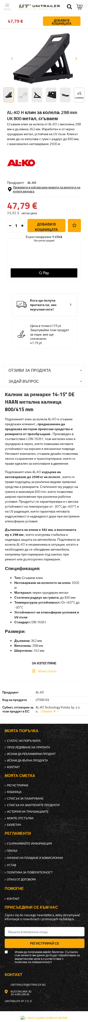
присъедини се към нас (31, 907)
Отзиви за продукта (29, 370)
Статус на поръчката (24, 740)
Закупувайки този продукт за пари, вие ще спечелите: (49, 334)
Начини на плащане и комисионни (35, 858)
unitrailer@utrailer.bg (28, 984)
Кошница (14, 792)
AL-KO (31, 182)
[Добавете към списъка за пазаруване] (74, 225)
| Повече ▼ (48, 711)
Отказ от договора (21, 879)
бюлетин (14, 824)
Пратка (12, 851)
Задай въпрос (23, 381)
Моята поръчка (21, 730)
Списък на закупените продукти (33, 805)
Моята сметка (20, 775)
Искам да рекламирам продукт (31, 754)
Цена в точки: (40, 326)
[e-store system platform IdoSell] (44, 1017)
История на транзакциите (28, 811)
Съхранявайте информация (29, 843)
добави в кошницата (46, 227)
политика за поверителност (30, 872)
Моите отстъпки (20, 818)
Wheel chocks (47, 671)
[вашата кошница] (79, 7)
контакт (13, 767)
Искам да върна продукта (27, 760)
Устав (11, 865)
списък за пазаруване (25, 798)
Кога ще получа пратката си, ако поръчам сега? (43, 304)
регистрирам (17, 785)
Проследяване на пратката (28, 747)
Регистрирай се (44, 943)
